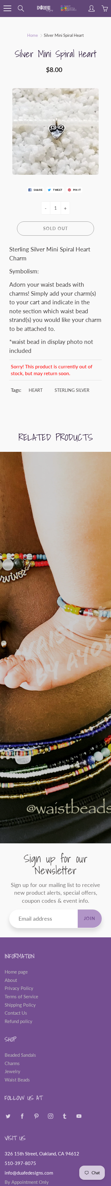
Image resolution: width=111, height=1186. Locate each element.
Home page (16, 971)
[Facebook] (22, 1116)
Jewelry (12, 1071)
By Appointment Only (27, 1182)
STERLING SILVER (72, 390)
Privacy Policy (19, 988)
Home (32, 35)
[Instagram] (50, 1116)
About (11, 980)
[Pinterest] (36, 1116)
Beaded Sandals (20, 1055)
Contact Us (16, 1013)
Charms (12, 1063)
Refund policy (18, 1021)
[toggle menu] (7, 8)
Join (90, 918)
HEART (36, 390)
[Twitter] (7, 1116)
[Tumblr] (64, 1116)
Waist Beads (17, 1079)
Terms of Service (21, 996)
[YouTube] (78, 1116)
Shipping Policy (20, 1005)
